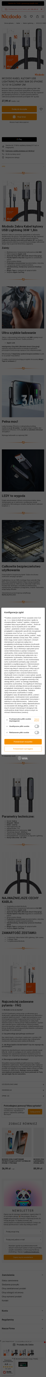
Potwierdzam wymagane (23, 749)
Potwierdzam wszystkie (23, 742)
